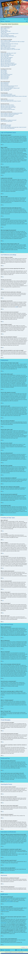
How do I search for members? (6, 108)
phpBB (16, 306)
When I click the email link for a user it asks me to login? (10, 49)
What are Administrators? (5, 82)
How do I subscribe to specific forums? (7, 115)
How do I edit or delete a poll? (6, 58)
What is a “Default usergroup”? (6, 89)
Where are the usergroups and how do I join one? (9, 85)
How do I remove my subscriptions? (7, 116)
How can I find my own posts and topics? (8, 109)
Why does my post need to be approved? (8, 65)
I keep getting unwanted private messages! (8, 95)
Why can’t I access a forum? (6, 59)
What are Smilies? (4, 72)
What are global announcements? (6, 74)
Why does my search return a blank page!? (8, 107)
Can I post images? (4, 73)
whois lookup (3, 922)
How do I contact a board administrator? (8, 128)
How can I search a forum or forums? (7, 104)
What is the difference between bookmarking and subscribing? (11, 113)
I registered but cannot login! (6, 31)
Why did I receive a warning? (6, 61)
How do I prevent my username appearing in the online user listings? (12, 41)
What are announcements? (5, 75)
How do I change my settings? (6, 40)
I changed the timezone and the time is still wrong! (9, 43)
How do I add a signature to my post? (7, 55)
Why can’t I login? (4, 32)
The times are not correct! (5, 42)
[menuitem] (3, 19)
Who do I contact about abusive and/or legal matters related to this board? (13, 127)
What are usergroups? (5, 84)
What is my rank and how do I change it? (8, 48)
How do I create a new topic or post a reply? (8, 53)
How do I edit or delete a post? (6, 54)
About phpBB (9, 901)
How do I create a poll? (5, 56)
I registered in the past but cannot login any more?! (9, 33)
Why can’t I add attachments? (6, 60)
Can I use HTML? (4, 71)
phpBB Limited (7, 899)
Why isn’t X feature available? (6, 126)
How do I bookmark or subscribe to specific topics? (10, 114)
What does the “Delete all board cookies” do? (8, 36)
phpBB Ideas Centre (5, 910)
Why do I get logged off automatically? (7, 35)
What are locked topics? (5, 77)
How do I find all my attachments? (6, 121)
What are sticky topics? (5, 76)
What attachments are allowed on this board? (8, 120)
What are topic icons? (4, 78)
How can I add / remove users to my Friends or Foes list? (11, 101)
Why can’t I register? (4, 30)
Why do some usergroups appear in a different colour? (10, 88)
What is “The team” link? (5, 90)
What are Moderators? (5, 83)
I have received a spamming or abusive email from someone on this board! (14, 96)
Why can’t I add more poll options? (7, 57)
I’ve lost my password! (5, 34)
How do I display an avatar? (5, 47)
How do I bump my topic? (5, 66)
